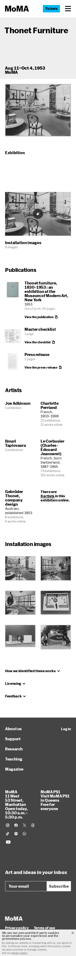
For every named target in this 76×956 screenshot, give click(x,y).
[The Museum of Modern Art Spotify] (16, 833)
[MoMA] (13, 919)
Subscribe (59, 886)
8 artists (47, 496)
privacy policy (19, 952)
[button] (68, 8)
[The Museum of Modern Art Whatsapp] (24, 833)
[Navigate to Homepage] (17, 9)
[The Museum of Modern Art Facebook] (16, 825)
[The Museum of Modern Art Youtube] (8, 842)
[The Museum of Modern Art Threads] (33, 825)
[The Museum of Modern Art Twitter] (24, 825)
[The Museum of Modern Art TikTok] (7, 833)
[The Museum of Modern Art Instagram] (7, 825)
